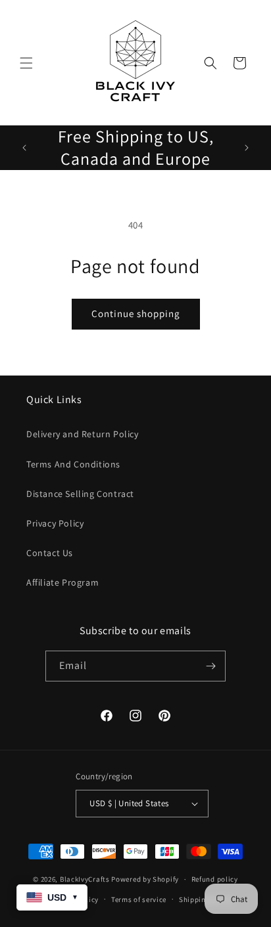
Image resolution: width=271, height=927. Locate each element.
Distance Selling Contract (80, 494)
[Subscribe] (210, 666)
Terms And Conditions (73, 464)
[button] (26, 63)
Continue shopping (135, 313)
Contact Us (49, 553)
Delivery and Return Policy (82, 434)
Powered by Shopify (145, 879)
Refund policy (214, 879)
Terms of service (138, 899)
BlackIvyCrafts (85, 879)
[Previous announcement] (24, 147)
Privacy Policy (55, 523)
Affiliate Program (62, 582)
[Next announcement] (246, 147)
